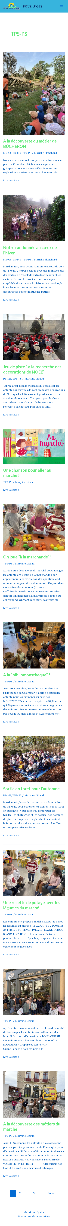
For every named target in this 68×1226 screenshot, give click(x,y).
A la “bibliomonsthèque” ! (26, 674)
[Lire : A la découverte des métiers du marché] (34, 1094)
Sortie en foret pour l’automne (31, 788)
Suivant (54, 1193)
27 (34, 1193)
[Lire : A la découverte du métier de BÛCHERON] (34, 93)
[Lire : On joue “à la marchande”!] (34, 527)
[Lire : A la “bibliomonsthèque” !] (34, 645)
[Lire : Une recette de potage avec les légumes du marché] (34, 872)
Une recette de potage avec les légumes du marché (31, 905)
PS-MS (17, 152)
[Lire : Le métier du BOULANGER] (34, 991)
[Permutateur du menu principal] (61, 6)
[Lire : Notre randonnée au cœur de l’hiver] (34, 217)
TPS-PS (26, 152)
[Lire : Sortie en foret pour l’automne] (34, 758)
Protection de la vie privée (34, 1216)
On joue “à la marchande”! (27, 556)
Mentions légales (34, 1212)
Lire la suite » (11, 180)
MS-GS (7, 152)
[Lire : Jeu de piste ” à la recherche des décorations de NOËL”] (34, 336)
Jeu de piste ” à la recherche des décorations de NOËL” (32, 369)
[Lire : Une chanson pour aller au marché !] (34, 446)
